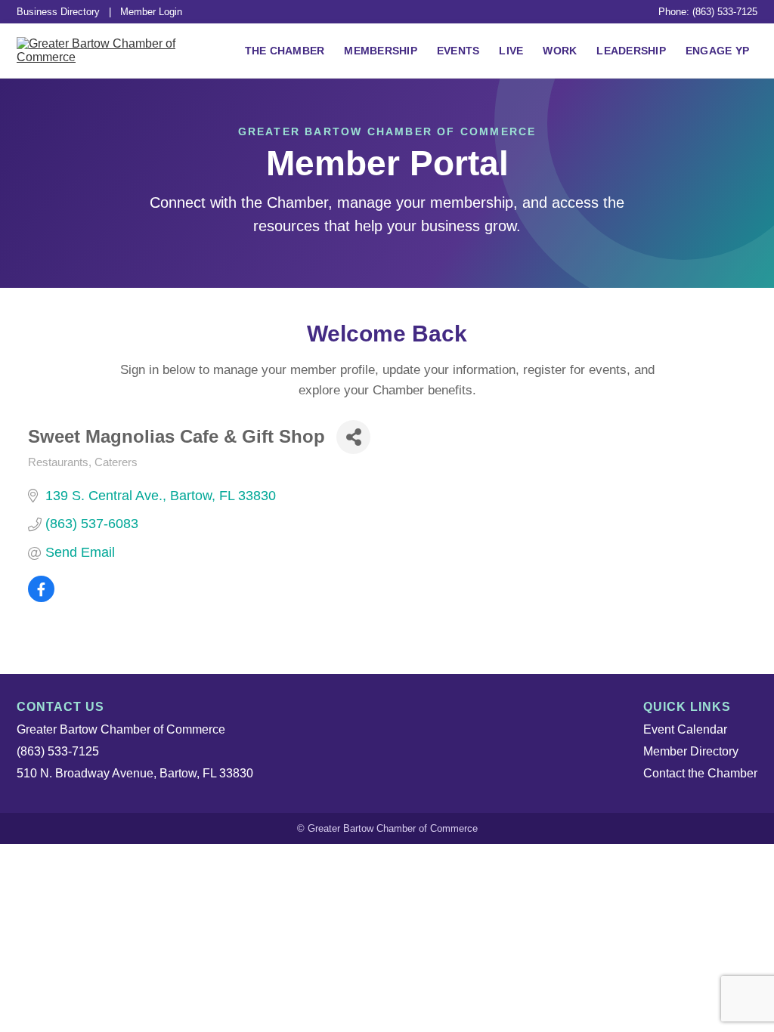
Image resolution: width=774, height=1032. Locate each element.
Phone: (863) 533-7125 (707, 11)
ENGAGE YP (717, 51)
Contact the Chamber (700, 773)
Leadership (631, 51)
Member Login (151, 11)
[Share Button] (353, 437)
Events (458, 51)
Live (511, 51)
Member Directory (690, 751)
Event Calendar (685, 729)
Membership (380, 51)
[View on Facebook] (41, 597)
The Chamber (285, 51)
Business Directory (58, 11)
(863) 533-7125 (58, 751)
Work (560, 51)
